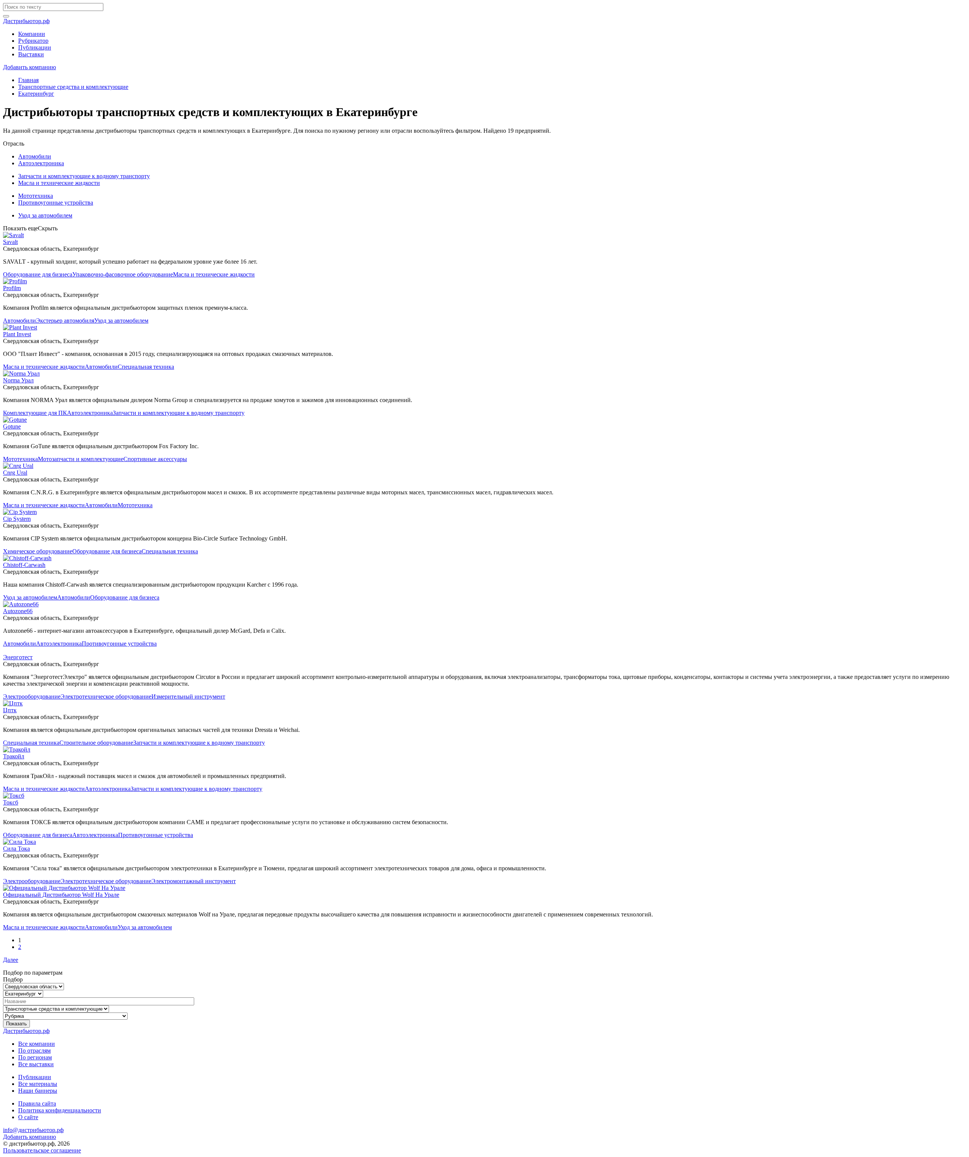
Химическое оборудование (37, 551)
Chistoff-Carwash (24, 565)
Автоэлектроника (41, 163)
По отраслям (34, 1050)
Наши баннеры (37, 1090)
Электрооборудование (32, 696)
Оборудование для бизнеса (37, 274)
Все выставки (36, 1064)
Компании (31, 34)
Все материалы (37, 1084)
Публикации (34, 47)
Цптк (10, 710)
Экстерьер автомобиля (65, 320)
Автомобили (34, 156)
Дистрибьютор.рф (26, 21)
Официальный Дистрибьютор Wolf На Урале (61, 894)
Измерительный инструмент (188, 696)
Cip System (17, 519)
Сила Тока (16, 848)
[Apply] (6, 16)
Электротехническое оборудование (106, 696)
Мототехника (35, 196)
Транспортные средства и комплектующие (73, 87)
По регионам (35, 1057)
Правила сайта (37, 1103)
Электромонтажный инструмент (193, 881)
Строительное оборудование (96, 742)
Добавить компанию (29, 67)
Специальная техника (146, 366)
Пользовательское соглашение (42, 1150)
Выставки (31, 54)
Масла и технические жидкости (59, 183)
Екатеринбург (36, 93)
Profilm (12, 288)
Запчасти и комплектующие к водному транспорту (84, 176)
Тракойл (13, 756)
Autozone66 (18, 611)
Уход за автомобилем (45, 215)
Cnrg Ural (15, 472)
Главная (28, 80)
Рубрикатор (33, 40)
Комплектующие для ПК (35, 413)
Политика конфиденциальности (59, 1110)
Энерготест (18, 657)
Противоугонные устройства (55, 202)
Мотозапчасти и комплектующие (80, 459)
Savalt (10, 242)
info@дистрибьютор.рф (33, 1130)
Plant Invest (17, 334)
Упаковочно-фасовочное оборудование (122, 274)
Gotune (12, 426)
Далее (10, 960)
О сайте (28, 1117)
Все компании (36, 1044)
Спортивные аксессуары (155, 459)
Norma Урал (18, 380)
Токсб (10, 802)
